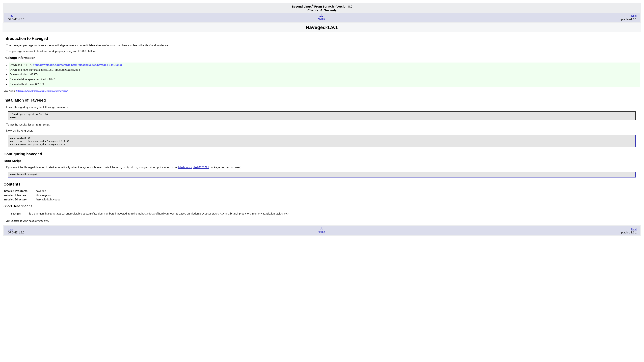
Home (321, 18)
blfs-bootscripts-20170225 (193, 167)
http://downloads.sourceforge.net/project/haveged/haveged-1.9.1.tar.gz (77, 65)
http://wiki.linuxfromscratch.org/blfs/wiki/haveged (42, 91)
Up (321, 15)
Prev (10, 15)
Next (634, 15)
